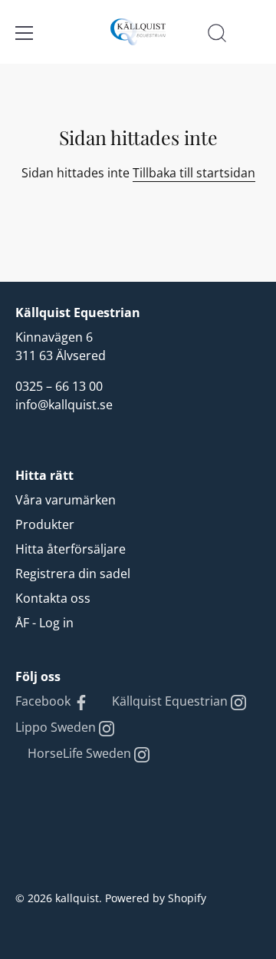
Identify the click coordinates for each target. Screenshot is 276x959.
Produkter (44, 524)
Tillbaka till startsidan (194, 172)
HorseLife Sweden (81, 753)
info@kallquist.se (64, 404)
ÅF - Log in (44, 622)
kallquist (77, 898)
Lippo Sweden (57, 727)
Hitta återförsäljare (70, 549)
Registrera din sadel (72, 573)
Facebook (44, 701)
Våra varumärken (65, 499)
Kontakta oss (52, 598)
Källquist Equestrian (171, 701)
